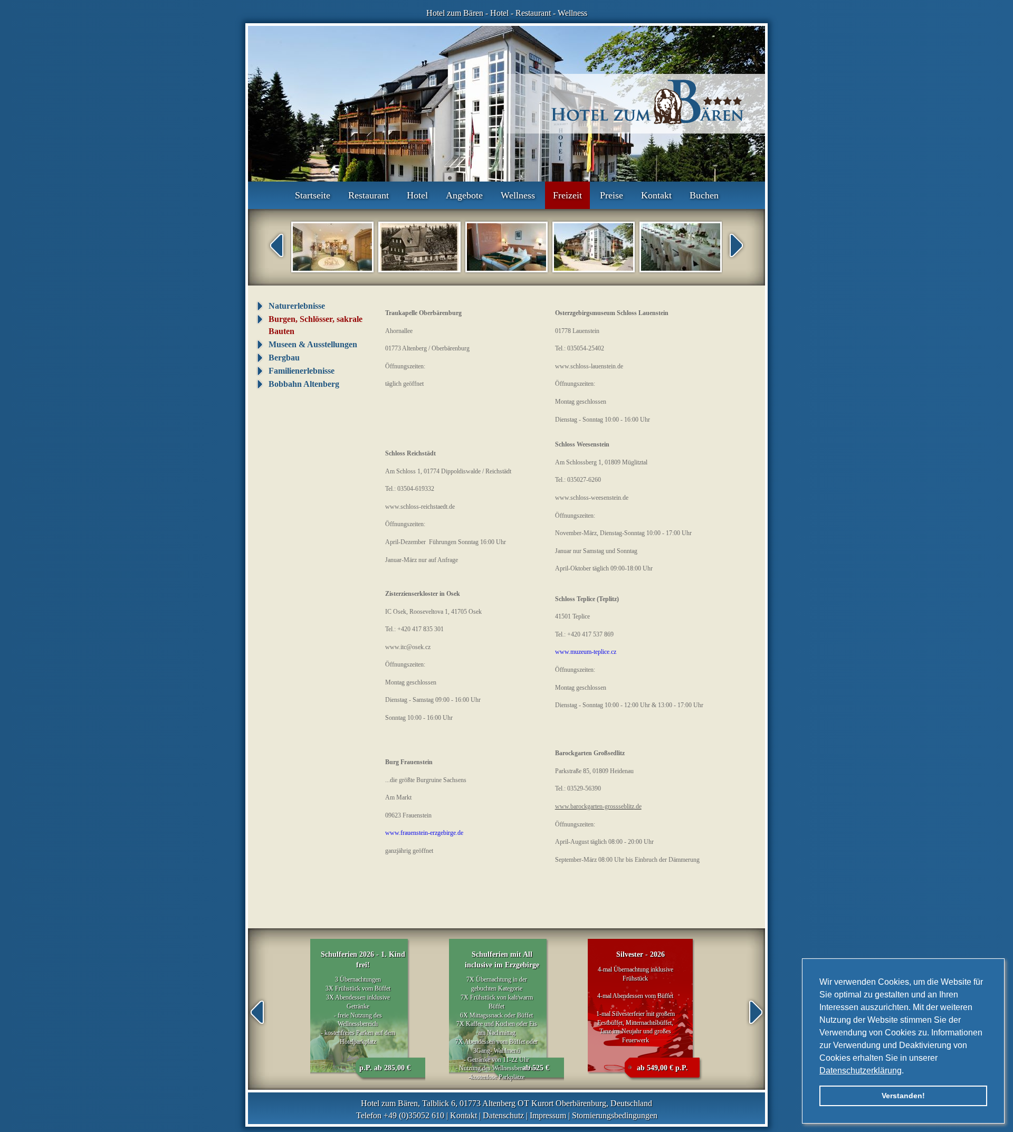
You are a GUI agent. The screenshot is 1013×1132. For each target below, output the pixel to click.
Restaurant (533, 12)
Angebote (464, 195)
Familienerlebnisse (302, 370)
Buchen (704, 195)
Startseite (312, 195)
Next (736, 245)
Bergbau (284, 357)
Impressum (548, 1115)
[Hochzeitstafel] (680, 247)
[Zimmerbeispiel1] (506, 247)
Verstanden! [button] (903, 1095)
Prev (276, 245)
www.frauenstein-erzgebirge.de (424, 832)
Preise (611, 195)
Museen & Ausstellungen (313, 344)
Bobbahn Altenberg (304, 383)
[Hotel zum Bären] (593, 247)
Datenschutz (503, 1115)
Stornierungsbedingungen (614, 1115)
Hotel (499, 12)
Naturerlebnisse (297, 305)
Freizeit (567, 195)
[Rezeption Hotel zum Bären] (332, 247)
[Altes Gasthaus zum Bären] (419, 247)
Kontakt (656, 195)
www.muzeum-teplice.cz (585, 651)
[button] (907, 1071)
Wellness (572, 12)
